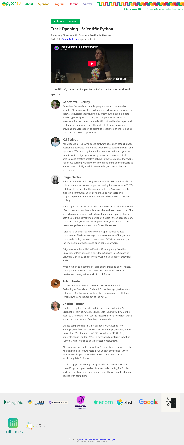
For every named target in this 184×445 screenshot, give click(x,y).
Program (59, 4)
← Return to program (65, 21)
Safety (87, 4)
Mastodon (83, 439)
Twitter (92, 439)
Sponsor (43, 4)
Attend (73, 4)
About (29, 4)
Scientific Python (70, 39)
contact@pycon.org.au (105, 439)
